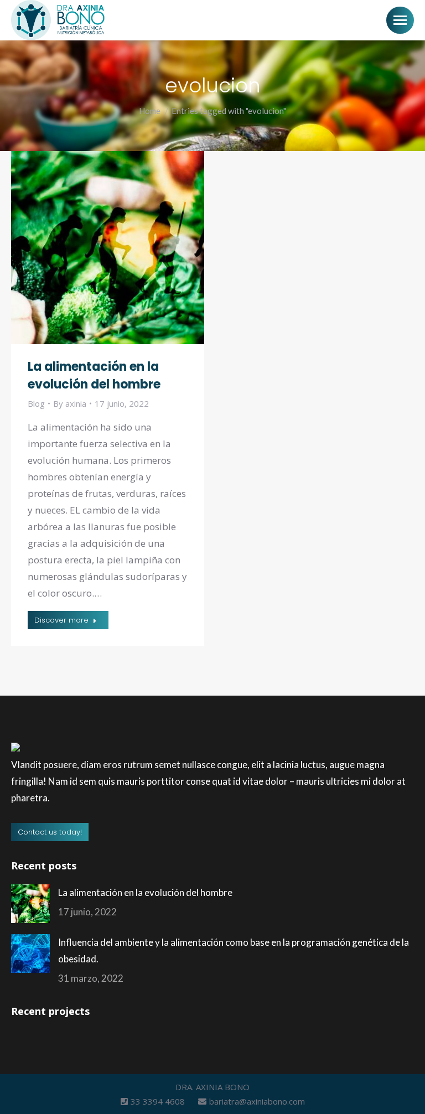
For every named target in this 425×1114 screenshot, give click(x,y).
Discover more (61, 620)
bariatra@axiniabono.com (257, 1101)
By (69, 403)
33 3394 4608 (159, 1101)
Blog (36, 403)
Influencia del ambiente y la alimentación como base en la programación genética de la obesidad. (233, 950)
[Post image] (30, 903)
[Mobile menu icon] (400, 20)
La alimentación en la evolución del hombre (94, 375)
